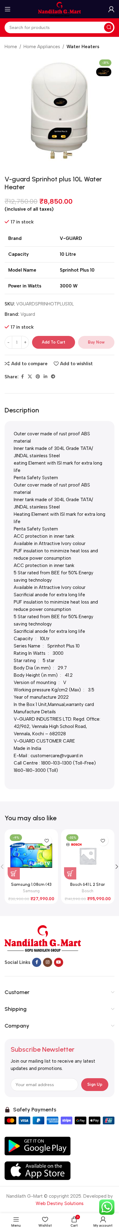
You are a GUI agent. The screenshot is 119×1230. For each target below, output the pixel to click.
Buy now (96, 342)
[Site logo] (59, 9)
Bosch (87, 891)
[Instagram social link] (47, 962)
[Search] (108, 27)
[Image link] (43, 938)
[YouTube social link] (58, 962)
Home (11, 46)
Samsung (31, 891)
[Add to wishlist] (46, 840)
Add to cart (53, 342)
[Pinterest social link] (38, 377)
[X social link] (30, 377)
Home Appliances (41, 46)
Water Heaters (83, 46)
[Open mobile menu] (8, 9)
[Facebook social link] (22, 377)
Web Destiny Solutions (60, 1203)
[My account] (111, 9)
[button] (14, 873)
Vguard (27, 314)
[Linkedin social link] (45, 377)
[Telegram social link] (53, 377)
